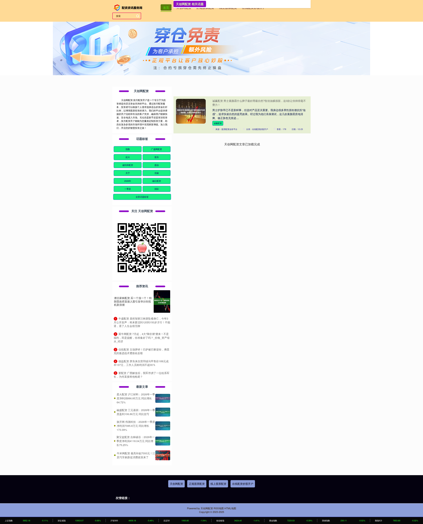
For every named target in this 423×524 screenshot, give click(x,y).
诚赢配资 (218, 123)
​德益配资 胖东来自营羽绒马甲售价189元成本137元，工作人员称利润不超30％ (141, 363)
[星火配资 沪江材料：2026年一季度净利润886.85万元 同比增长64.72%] (162, 398)
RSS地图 (219, 508)
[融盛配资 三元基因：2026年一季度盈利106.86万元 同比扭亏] (162, 412)
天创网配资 (176, 484)
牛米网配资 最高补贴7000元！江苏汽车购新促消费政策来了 (136, 455)
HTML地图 (230, 508)
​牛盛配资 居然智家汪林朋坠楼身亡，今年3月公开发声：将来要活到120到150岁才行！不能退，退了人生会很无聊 (142, 322)
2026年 (127, 180)
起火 (128, 157)
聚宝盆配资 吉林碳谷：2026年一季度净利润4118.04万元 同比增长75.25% (135, 441)
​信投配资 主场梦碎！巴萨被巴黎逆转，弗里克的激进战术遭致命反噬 (141, 351)
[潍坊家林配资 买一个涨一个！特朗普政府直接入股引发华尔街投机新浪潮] (162, 301)
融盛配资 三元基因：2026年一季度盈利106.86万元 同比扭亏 (136, 412)
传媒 (156, 173)
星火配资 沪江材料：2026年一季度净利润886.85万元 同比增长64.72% (136, 398)
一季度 (127, 188)
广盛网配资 (156, 149)
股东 (156, 157)
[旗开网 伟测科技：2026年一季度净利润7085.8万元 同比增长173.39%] (162, 425)
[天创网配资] (128, 7)
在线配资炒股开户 (242, 484)
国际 (156, 188)
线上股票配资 (218, 484)
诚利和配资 (127, 165)
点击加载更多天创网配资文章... (242, 144)
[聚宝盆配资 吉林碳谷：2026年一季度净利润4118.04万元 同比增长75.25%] (162, 441)
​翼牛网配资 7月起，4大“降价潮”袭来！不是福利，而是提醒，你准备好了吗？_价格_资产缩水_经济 (142, 337)
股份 (156, 165)
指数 (128, 149)
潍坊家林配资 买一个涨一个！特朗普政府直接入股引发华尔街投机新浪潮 (133, 301)
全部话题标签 (142, 196)
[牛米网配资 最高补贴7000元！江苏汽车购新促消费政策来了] (162, 455)
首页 (166, 7)
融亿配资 (156, 180)
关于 (128, 173)
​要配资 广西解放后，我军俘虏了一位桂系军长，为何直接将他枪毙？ (141, 375)
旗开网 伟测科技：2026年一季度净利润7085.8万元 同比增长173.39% (136, 426)
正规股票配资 (197, 484)
